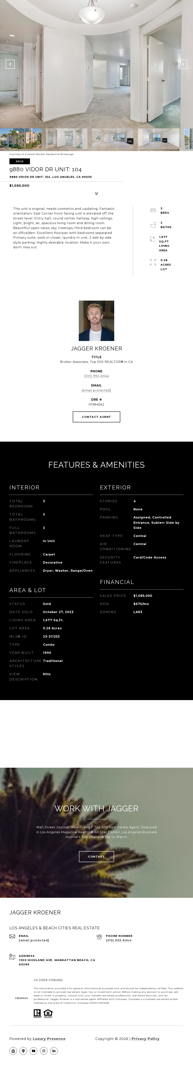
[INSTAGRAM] (43, 1051)
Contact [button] (96, 856)
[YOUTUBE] (33, 1051)
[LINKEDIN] (54, 1051)
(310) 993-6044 (96, 376)
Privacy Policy (146, 1039)
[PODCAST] (23, 1051)
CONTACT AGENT (96, 417)
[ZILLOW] (13, 1051)
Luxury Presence (49, 1039)
